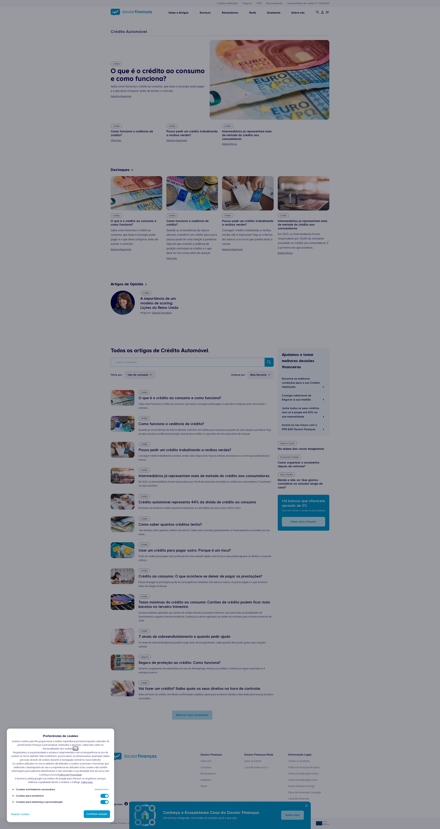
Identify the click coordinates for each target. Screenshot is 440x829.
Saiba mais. (87, 782)
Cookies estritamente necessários (35, 789)
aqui (75, 748)
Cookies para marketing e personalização (39, 802)
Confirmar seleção (96, 814)
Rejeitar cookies (20, 814)
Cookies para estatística (29, 795)
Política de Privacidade (70, 774)
